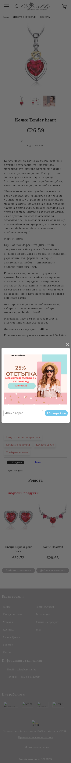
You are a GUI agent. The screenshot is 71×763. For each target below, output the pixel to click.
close (67, 344)
